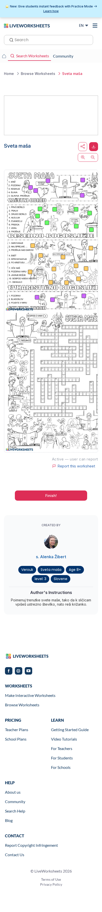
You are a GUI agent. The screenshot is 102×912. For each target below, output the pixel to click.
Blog (9, 820)
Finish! (51, 495)
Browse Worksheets (22, 704)
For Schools (61, 767)
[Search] (10, 39)
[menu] (95, 26)
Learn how (51, 11)
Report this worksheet (76, 466)
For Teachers (61, 748)
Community (15, 801)
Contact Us (14, 854)
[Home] (27, 25)
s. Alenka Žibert (51, 556)
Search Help (15, 811)
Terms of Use (51, 879)
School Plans (15, 739)
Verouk (27, 569)
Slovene (60, 578)
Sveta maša (51, 569)
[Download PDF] (93, 146)
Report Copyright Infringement (31, 845)
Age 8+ (75, 569)
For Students (62, 757)
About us (13, 792)
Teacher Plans (16, 729)
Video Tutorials (64, 739)
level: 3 (40, 578)
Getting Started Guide (70, 729)
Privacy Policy (51, 884)
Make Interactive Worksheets (30, 695)
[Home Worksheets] (4, 56)
